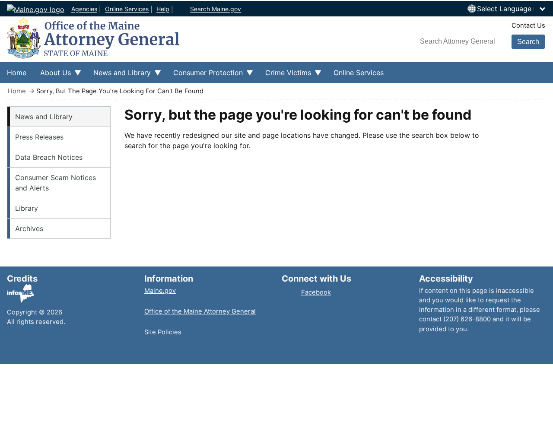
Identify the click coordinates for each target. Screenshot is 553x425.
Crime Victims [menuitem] (284, 75)
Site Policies (162, 332)
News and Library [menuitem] (118, 75)
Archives (29, 228)
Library (26, 208)
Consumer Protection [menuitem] (204, 75)
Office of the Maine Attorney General (200, 311)
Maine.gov (160, 291)
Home (17, 91)
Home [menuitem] (16, 72)
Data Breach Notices (49, 157)
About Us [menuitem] (52, 75)
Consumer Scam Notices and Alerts (55, 182)
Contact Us (528, 25)
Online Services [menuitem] (359, 72)
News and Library (44, 116)
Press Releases (39, 137)
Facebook (316, 292)
